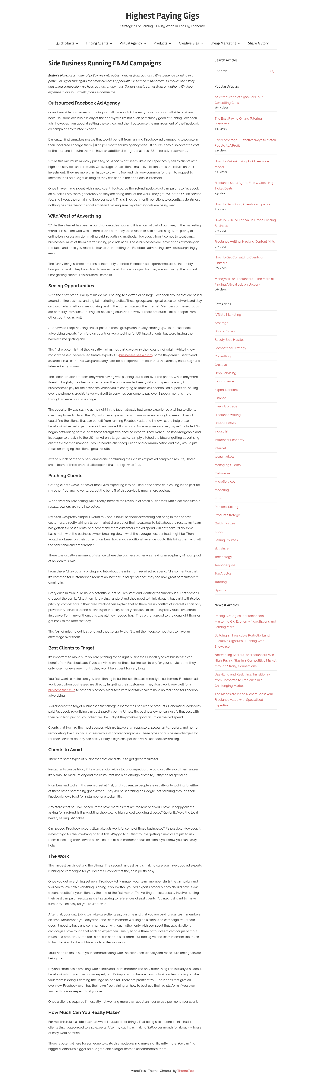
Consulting (223, 356)
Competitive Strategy (230, 348)
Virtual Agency (131, 43)
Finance (220, 398)
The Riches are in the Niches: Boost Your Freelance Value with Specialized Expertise (244, 699)
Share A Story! (259, 43)
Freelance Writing (228, 415)
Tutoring (221, 582)
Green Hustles (225, 423)
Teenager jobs (225, 565)
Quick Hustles (225, 523)
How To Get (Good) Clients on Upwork (242, 204)
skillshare (222, 548)
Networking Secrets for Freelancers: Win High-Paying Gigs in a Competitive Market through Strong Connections (245, 660)
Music (219, 498)
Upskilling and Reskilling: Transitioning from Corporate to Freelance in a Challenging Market (243, 680)
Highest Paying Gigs (162, 15)
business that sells (61, 690)
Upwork (220, 590)
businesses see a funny (136, 355)
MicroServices (225, 481)
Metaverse (222, 473)
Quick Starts (64, 43)
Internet (220, 448)
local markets (224, 456)
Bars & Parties (225, 331)
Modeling (222, 490)
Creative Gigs (189, 43)
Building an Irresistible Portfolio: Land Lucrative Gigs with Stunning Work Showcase (242, 641)
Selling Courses (226, 540)
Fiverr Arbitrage (226, 406)
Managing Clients (228, 465)
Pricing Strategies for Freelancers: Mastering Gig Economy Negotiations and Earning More (245, 621)
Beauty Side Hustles (229, 340)
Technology (223, 557)
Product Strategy (227, 515)
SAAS (218, 532)
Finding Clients (97, 43)
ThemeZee (185, 1071)
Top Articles (223, 573)
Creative (221, 365)
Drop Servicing (225, 373)
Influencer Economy (229, 440)
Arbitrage (221, 323)
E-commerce (224, 381)
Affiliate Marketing (228, 314)
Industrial (221, 431)
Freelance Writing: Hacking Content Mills (245, 241)
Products (160, 43)
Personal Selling (226, 507)
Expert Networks (227, 390)
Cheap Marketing (223, 43)
